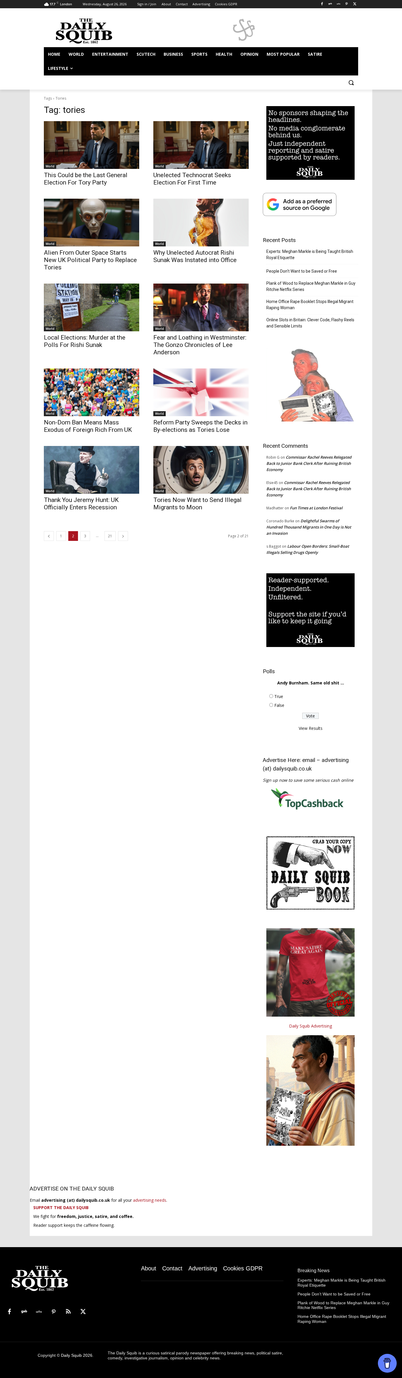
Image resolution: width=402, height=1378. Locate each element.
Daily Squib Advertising (310, 1026)
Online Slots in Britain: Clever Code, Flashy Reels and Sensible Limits (310, 322)
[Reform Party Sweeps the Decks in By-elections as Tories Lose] (201, 392)
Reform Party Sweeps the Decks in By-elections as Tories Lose (200, 426)
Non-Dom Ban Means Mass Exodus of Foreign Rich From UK (88, 426)
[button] (351, 82)
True (278, 696)
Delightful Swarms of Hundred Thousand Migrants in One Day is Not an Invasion (308, 527)
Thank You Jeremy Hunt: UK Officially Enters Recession (81, 503)
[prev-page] (49, 536)
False (279, 705)
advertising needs (149, 1200)
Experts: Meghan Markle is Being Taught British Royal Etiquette (309, 254)
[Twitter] (354, 4)
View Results (311, 728)
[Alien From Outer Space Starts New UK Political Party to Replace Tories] (91, 222)
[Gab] (330, 4)
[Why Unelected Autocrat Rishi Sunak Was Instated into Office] (201, 222)
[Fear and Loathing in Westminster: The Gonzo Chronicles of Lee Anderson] (201, 307)
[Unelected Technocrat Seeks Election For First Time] (201, 145)
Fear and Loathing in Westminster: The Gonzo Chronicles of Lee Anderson (199, 345)
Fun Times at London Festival (316, 508)
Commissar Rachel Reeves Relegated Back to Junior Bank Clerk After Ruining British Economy (308, 463)
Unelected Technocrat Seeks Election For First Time (192, 179)
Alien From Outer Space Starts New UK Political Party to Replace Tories (90, 260)
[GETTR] (338, 4)
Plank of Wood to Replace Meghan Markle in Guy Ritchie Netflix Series (311, 286)
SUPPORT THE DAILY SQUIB (61, 1207)
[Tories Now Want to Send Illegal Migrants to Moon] (201, 470)
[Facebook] (322, 4)
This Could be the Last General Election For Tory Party (85, 179)
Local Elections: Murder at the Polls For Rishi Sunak (84, 341)
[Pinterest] (346, 4)
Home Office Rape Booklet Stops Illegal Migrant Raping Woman (309, 304)
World (50, 166)
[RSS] (68, 1312)
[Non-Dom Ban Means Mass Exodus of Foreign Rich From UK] (91, 392)
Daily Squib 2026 (76, 1355)
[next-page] (123, 536)
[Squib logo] (91, 30)
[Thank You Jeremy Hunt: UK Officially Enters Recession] (91, 470)
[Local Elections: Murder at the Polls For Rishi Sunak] (91, 307)
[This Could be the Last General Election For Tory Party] (91, 145)
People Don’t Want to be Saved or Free (301, 271)
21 (110, 536)
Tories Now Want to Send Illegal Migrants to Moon (197, 503)
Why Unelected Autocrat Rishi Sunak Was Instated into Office (195, 256)
